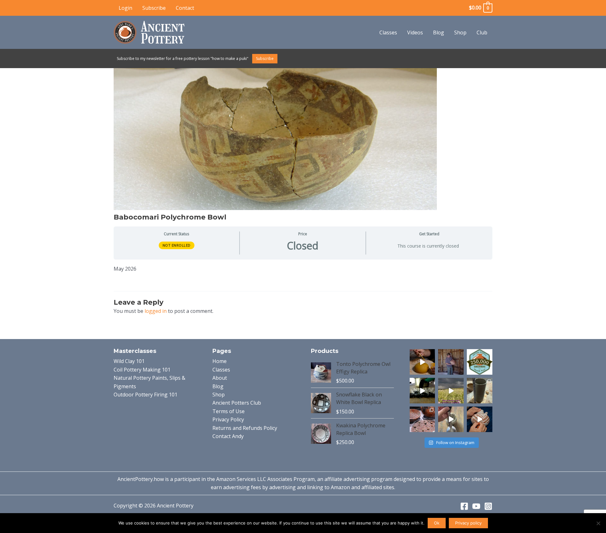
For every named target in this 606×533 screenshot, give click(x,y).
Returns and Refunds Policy (244, 428)
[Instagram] (488, 506)
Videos (415, 32)
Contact (185, 7)
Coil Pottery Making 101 (142, 369)
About (219, 377)
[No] (598, 523)
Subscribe (154, 7)
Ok (436, 522)
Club (482, 32)
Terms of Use (228, 411)
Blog (438, 32)
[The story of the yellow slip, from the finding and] (422, 362)
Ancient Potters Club (236, 402)
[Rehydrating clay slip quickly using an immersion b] (451, 419)
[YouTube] (476, 506)
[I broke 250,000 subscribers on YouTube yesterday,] (479, 362)
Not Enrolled (177, 245)
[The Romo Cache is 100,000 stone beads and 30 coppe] (422, 419)
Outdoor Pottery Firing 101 (145, 394)
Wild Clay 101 (129, 361)
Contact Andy (228, 436)
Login (125, 7)
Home (219, 361)
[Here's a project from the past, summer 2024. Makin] (479, 390)
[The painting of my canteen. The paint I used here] (479, 419)
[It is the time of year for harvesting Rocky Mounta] (451, 390)
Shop (460, 32)
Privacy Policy (228, 419)
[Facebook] (464, 506)
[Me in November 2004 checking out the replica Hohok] (451, 362)
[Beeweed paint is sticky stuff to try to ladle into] (422, 390)
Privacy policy (468, 522)
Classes (388, 32)
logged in (156, 311)
